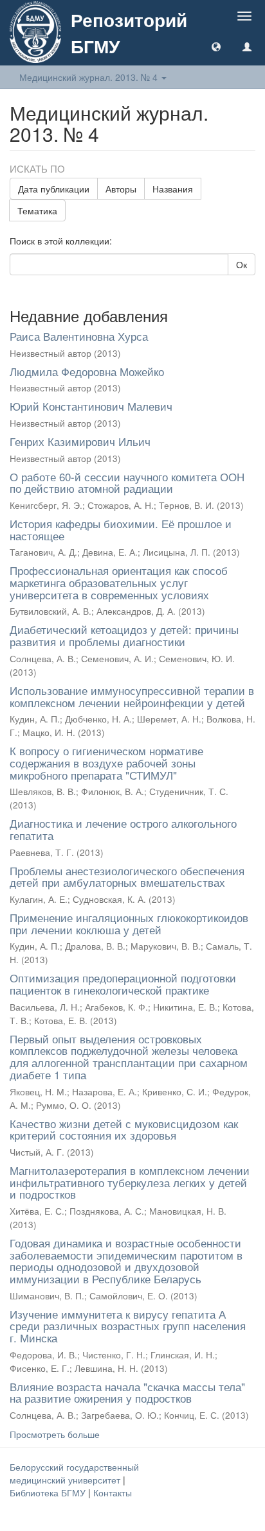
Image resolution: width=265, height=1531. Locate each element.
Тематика (37, 210)
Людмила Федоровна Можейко (87, 371)
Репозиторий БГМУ (129, 32)
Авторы (120, 188)
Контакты (112, 1492)
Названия (172, 188)
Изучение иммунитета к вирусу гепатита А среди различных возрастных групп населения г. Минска (128, 1326)
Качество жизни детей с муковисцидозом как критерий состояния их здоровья (124, 1129)
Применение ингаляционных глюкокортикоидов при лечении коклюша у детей (129, 923)
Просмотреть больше (55, 1434)
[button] (216, 46)
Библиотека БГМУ (49, 1492)
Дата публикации (53, 188)
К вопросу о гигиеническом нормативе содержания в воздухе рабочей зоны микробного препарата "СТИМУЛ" (106, 762)
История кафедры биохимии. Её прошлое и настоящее (121, 529)
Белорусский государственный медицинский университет (74, 1473)
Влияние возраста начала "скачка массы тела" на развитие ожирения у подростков (127, 1392)
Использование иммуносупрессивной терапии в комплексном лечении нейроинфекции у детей (132, 696)
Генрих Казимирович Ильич (80, 441)
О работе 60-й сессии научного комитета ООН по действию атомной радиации (127, 482)
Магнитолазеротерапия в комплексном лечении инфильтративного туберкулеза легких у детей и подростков (130, 1182)
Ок (241, 264)
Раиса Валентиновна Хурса (79, 336)
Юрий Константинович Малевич (91, 406)
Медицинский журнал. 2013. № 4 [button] (89, 77)
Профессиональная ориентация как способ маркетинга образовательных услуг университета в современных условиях (119, 582)
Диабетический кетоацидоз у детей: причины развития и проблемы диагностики (124, 635)
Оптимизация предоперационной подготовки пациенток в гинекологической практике (123, 984)
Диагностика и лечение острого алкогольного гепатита (123, 829)
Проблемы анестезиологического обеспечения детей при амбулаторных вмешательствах (127, 876)
